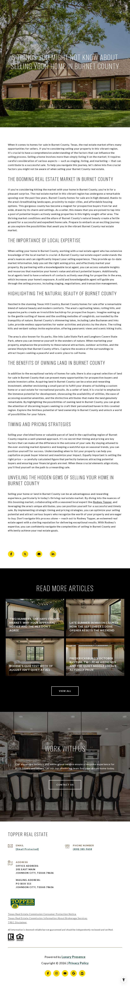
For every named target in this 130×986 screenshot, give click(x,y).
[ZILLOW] (82, 973)
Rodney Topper (102, 501)
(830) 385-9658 (82, 849)
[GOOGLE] (73, 973)
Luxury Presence (73, 957)
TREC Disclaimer (17, 922)
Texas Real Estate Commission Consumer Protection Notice (42, 914)
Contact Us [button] (65, 784)
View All (65, 691)
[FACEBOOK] (48, 973)
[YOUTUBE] (65, 973)
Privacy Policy (78, 963)
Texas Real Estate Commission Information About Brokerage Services (47, 918)
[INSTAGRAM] (56, 973)
